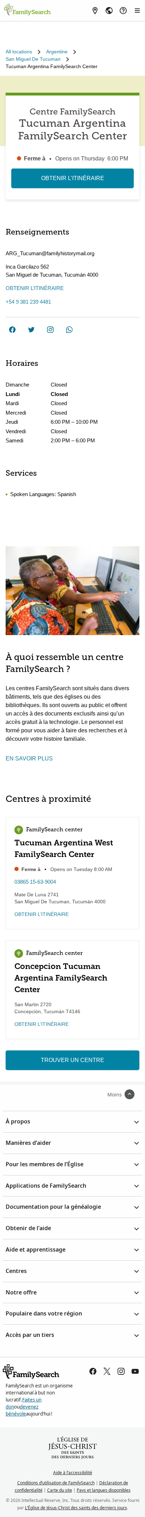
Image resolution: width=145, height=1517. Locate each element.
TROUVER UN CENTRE (72, 1060)
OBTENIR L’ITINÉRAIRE (72, 178)
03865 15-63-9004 (35, 882)
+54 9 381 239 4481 (28, 302)
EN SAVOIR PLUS (29, 758)
